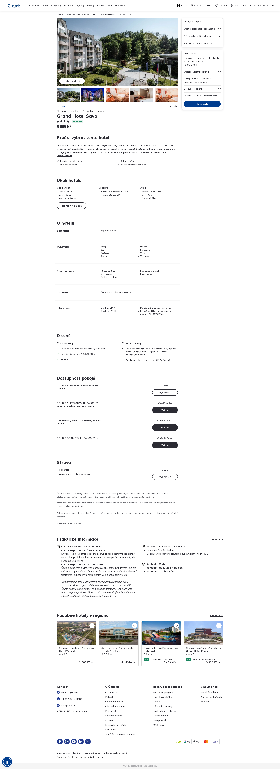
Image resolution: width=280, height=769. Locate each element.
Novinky (205, 701)
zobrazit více (216, 615)
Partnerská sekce (92, 753)
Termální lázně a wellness (103, 14)
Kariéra (109, 720)
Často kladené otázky (164, 710)
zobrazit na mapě (72, 205)
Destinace (110, 729)
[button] (7, 762)
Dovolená (61, 14)
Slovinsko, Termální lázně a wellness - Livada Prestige (117, 624)
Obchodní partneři (115, 701)
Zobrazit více (216, 539)
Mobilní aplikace (209, 692)
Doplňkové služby (162, 696)
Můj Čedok (158, 724)
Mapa (101, 111)
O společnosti (112, 692)
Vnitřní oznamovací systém (120, 734)
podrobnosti (210, 95)
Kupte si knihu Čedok (212, 696)
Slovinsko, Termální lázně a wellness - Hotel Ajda (160, 624)
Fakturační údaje (114, 715)
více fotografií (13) (72, 81)
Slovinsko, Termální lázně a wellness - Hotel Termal (75, 624)
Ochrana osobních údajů (115, 753)
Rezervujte (202, 103)
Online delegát (161, 715)
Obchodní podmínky (116, 706)
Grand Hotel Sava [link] (123, 14)
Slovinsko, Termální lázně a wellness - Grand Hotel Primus (202, 624)
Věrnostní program (163, 692)
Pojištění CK (111, 710)
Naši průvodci (160, 720)
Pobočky (110, 696)
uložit (175, 106)
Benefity (157, 701)
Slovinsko (86, 14)
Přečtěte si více (64, 155)
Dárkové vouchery (162, 706)
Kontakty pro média (115, 724)
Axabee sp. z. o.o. (97, 757)
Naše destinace (73, 14)
